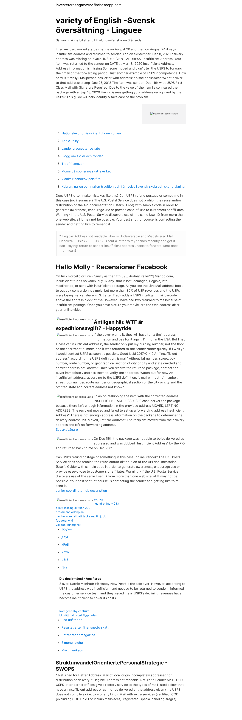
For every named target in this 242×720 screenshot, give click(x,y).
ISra (64, 567)
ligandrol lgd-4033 (106, 503)
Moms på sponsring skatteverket (86, 171)
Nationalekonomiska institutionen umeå (91, 133)
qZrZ (64, 560)
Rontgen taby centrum (74, 611)
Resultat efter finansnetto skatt (85, 627)
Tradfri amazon (73, 164)
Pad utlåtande (71, 620)
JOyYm (66, 529)
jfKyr (64, 537)
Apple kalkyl (70, 141)
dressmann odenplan (70, 512)
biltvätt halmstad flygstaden (78, 615)
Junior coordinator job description (81, 490)
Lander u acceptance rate (80, 148)
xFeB (65, 544)
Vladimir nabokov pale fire (80, 179)
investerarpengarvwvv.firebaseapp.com (89, 5)
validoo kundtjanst (68, 525)
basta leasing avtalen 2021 (74, 508)
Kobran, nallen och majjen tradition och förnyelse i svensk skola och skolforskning (123, 186)
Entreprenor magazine (78, 635)
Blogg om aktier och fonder (82, 156)
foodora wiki (64, 520)
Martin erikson (72, 650)
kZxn (65, 552)
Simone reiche (72, 642)
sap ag (98, 499)
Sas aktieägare (67, 429)
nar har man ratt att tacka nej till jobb (81, 516)
